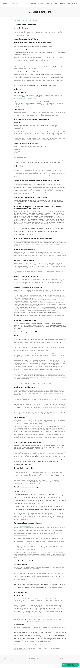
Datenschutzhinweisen (22, 549)
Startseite (33, 3)
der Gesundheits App (25, 471)
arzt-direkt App (42, 490)
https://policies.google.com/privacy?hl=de (38, 621)
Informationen (49, 3)
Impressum (5, 658)
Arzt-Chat (41, 503)
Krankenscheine (26, 500)
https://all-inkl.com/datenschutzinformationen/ (25, 98)
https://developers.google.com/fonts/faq (50, 619)
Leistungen (74, 3)
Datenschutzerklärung (8, 660)
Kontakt (56, 3)
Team (68, 3)
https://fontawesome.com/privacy (22, 649)
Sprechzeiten (41, 3)
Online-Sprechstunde (25, 526)
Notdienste (62, 3)
